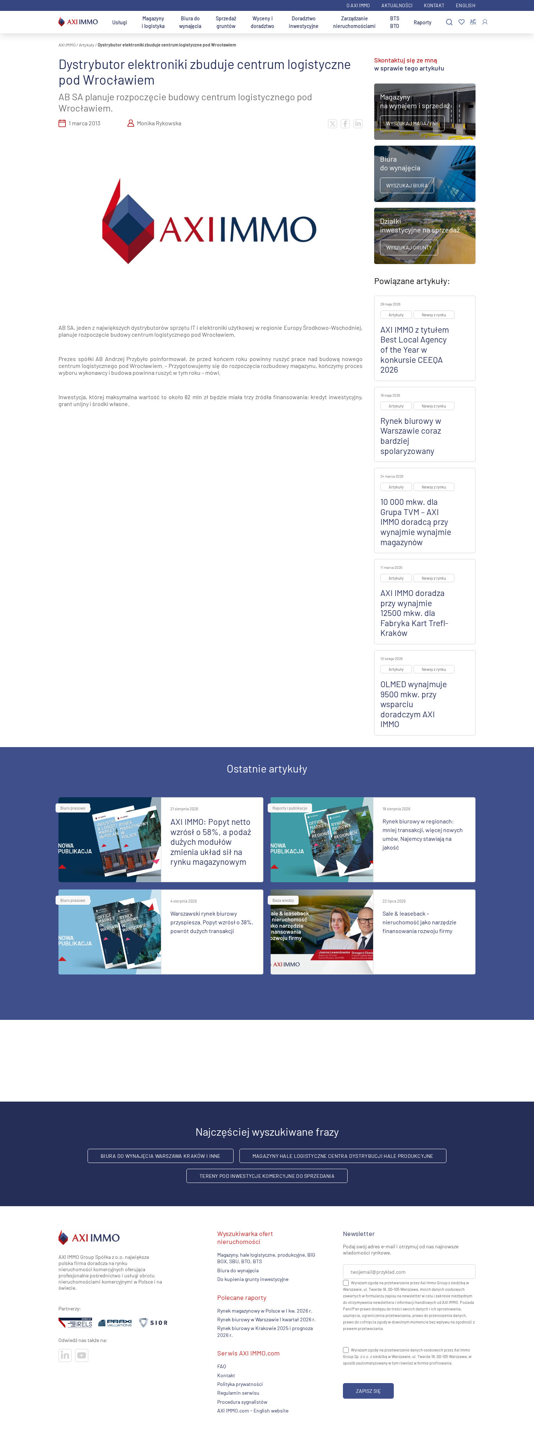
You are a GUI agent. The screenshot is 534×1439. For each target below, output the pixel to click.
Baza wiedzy (283, 900)
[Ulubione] (461, 22)
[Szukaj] (449, 22)
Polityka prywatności (240, 1384)
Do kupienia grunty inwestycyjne (252, 1279)
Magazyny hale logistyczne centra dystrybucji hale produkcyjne (342, 1156)
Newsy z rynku (434, 314)
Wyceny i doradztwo (262, 22)
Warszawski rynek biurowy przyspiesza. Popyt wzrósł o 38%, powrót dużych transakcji (211, 922)
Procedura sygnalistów (242, 1402)
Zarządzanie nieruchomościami (354, 22)
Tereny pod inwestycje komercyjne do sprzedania (267, 1176)
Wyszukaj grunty (409, 247)
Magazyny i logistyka (153, 22)
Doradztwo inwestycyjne (304, 22)
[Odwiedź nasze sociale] (65, 1355)
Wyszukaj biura (407, 185)
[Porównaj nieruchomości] (473, 22)
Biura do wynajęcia (190, 22)
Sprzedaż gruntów (226, 22)
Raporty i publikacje (289, 808)
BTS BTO (394, 22)
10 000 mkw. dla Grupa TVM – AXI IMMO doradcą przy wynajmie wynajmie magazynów (415, 521)
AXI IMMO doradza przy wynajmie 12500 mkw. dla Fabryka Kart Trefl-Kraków (414, 613)
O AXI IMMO (358, 5)
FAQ (221, 1366)
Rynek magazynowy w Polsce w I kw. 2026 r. (264, 1311)
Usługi (119, 22)
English (466, 5)
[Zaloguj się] (485, 22)
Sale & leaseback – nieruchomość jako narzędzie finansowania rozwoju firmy (420, 922)
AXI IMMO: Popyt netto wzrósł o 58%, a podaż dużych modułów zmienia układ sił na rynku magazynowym (210, 841)
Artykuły (86, 44)
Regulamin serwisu (238, 1393)
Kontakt (434, 5)
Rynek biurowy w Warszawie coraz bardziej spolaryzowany (410, 436)
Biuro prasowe (72, 808)
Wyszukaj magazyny (412, 123)
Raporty (423, 22)
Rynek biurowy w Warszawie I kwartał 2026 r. (266, 1319)
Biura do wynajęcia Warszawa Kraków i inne (160, 1156)
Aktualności (396, 5)
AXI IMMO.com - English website (252, 1410)
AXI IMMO (67, 44)
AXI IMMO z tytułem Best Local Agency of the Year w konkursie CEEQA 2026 (414, 349)
